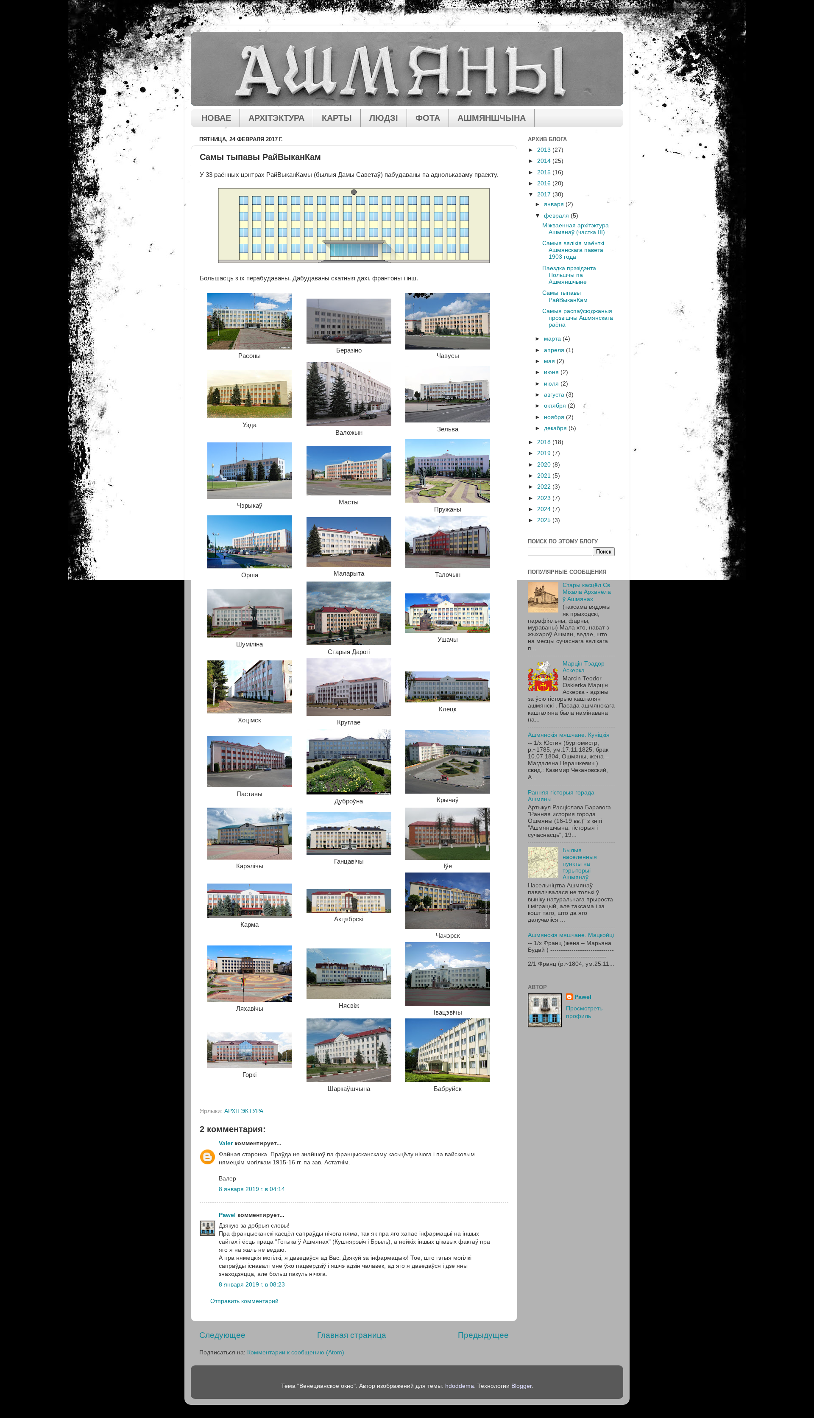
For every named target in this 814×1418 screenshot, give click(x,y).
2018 (544, 442)
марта (553, 339)
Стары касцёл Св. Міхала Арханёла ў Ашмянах (587, 592)
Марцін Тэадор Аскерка (584, 667)
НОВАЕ (216, 118)
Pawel (227, 1215)
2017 (544, 194)
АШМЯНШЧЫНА (491, 118)
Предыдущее (483, 1335)
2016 (544, 183)
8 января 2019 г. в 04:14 (252, 1189)
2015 (544, 172)
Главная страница (351, 1335)
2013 (544, 150)
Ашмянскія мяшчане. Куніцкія (569, 735)
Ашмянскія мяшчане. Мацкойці (571, 935)
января (555, 204)
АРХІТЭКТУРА (276, 118)
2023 (544, 498)
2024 (544, 509)
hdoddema (459, 1386)
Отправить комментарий (244, 1301)
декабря (556, 428)
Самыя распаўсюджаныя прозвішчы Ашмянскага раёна (577, 318)
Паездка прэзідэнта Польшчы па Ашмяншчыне (569, 275)
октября (556, 406)
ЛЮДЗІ (383, 118)
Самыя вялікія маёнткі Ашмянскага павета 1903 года (573, 250)
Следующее (222, 1335)
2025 (544, 520)
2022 (544, 487)
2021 (544, 476)
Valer (226, 1143)
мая (550, 361)
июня (552, 372)
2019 (544, 453)
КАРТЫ (337, 118)
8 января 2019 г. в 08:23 (252, 1284)
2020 (544, 464)
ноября (555, 417)
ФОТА (427, 118)
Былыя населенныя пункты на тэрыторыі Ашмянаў (580, 864)
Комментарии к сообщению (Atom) (295, 1352)
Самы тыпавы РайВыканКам (565, 296)
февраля (557, 216)
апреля (555, 350)
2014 (544, 161)
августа (555, 395)
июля (552, 383)
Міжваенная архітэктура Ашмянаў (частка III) (575, 228)
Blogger (521, 1386)
